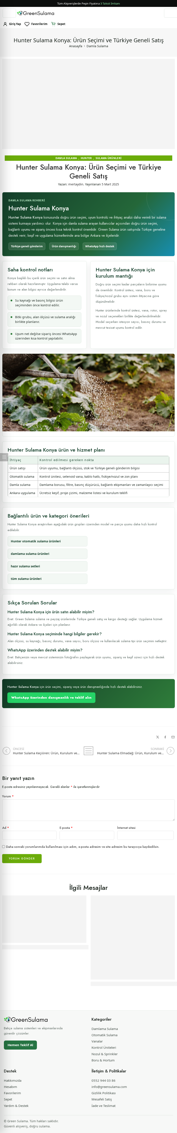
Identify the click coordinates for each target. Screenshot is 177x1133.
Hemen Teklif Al (20, 1045)
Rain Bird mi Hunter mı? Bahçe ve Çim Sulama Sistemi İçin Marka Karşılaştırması (72, 947)
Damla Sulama (97, 46)
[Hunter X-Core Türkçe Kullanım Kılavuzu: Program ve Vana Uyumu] (133, 937)
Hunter (86, 158)
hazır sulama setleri (25, 566)
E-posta (66, 827)
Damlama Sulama (105, 1029)
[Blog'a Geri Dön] (88, 750)
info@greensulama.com (109, 1086)
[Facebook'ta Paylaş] (165, 737)
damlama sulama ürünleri (30, 554)
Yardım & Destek (16, 1105)
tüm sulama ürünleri (26, 579)
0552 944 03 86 (103, 1080)
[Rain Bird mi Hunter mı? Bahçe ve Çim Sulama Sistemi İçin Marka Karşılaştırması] (44, 919)
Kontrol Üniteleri (104, 1047)
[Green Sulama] (26, 1019)
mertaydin (75, 184)
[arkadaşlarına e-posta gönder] (173, 737)
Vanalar (97, 1041)
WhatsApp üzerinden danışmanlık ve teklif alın (51, 697)
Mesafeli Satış (102, 1099)
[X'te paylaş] (157, 737)
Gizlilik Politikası (104, 1093)
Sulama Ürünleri (109, 158)
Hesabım (10, 1086)
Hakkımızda (12, 1080)
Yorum (8, 796)
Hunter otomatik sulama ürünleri (36, 541)
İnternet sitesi (126, 827)
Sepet (8, 1099)
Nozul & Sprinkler (105, 1054)
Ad (5, 827)
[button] (88, 3)
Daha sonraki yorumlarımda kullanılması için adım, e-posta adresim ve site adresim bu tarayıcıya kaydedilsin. (82, 846)
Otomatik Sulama (104, 1035)
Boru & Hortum (103, 1060)
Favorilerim (12, 1093)
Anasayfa (75, 46)
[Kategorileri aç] (9, 13)
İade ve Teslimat (103, 1105)
